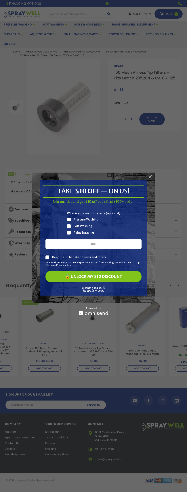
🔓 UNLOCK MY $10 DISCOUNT (93, 276)
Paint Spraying (84, 232)
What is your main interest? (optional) (93, 213)
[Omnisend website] (93, 311)
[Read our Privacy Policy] (139, 263)
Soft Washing (83, 226)
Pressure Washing (86, 219)
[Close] (150, 177)
